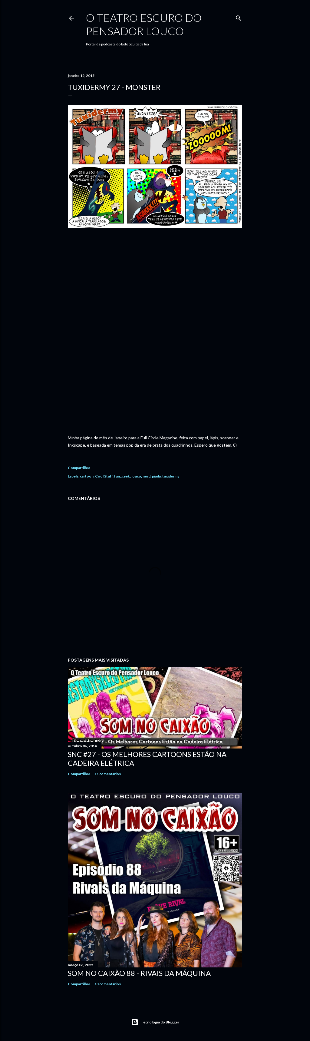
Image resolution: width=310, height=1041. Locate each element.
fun (117, 476)
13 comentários (107, 984)
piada (156, 476)
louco (136, 476)
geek (125, 476)
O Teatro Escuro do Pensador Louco (144, 24)
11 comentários (107, 774)
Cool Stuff (104, 476)
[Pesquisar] (238, 17)
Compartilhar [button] (79, 467)
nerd (146, 476)
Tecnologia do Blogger (160, 1022)
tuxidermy (170, 476)
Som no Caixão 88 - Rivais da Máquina (139, 973)
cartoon (87, 476)
